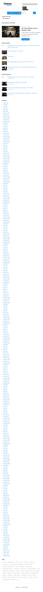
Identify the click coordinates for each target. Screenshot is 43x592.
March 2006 (5, 513)
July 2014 (5, 346)
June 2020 (5, 227)
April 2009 (5, 451)
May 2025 (5, 128)
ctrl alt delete (21, 566)
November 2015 (6, 319)
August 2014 (5, 344)
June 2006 (5, 508)
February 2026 (6, 113)
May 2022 (5, 188)
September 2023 (6, 161)
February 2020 (6, 233)
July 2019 (5, 245)
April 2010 (5, 431)
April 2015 (5, 331)
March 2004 (5, 549)
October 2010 (6, 421)
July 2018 (5, 265)
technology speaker (6, 579)
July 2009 (5, 446)
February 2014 (6, 354)
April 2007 (5, 492)
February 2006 (6, 515)
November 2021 (6, 198)
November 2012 (6, 379)
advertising (4, 562)
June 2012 (5, 388)
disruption (38, 568)
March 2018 (5, 272)
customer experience (28, 566)
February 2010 (6, 435)
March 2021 (5, 212)
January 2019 (6, 255)
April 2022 (5, 190)
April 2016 (5, 311)
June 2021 (5, 207)
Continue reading (25, 39)
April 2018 (5, 270)
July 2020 (5, 225)
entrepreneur (12, 570)
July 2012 (5, 386)
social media (30, 577)
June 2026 (5, 106)
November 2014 (6, 339)
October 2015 (6, 321)
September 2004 (6, 544)
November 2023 (6, 158)
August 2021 (5, 203)
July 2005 (5, 527)
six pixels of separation (22, 577)
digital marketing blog (31, 568)
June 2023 (5, 166)
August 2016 (5, 304)
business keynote (5, 564)
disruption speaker (6, 570)
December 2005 (6, 518)
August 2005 (5, 525)
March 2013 (5, 373)
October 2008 (6, 461)
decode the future (17, 568)
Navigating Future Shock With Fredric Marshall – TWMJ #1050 (21, 77)
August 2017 (5, 284)
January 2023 (6, 175)
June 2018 (5, 267)
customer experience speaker (7, 568)
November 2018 (6, 259)
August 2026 (5, 103)
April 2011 (5, 411)
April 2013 (5, 371)
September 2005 (6, 524)
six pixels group (14, 577)
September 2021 (6, 202)
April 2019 (5, 250)
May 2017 (5, 289)
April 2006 (5, 512)
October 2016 (6, 300)
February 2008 (6, 475)
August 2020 (5, 223)
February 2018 (6, 274)
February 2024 (6, 153)
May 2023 (5, 168)
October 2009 (6, 441)
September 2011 (6, 403)
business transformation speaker (8, 566)
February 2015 (6, 334)
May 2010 (5, 430)
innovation (22, 570)
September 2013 (6, 363)
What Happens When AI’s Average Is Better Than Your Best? (20, 61)
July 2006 (5, 507)
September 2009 (6, 443)
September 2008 (6, 463)
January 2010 (6, 436)
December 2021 (6, 196)
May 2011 (5, 409)
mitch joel (34, 575)
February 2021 (6, 213)
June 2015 (5, 327)
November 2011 (6, 399)
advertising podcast (11, 562)
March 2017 (5, 292)
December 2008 (6, 458)
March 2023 (5, 171)
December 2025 (6, 116)
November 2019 (6, 238)
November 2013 (6, 359)
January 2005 (6, 537)
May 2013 (5, 369)
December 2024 (6, 136)
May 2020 (5, 228)
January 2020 (6, 235)
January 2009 (6, 456)
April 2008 (5, 471)
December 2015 (6, 317)
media (30, 575)
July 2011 (5, 406)
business (20, 562)
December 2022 (6, 176)
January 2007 (6, 497)
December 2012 (6, 378)
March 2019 (5, 252)
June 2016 (5, 307)
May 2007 (5, 490)
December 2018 (6, 257)
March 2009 (5, 453)
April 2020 (5, 230)
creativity (16, 566)
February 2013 (6, 374)
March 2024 (5, 151)
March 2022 (5, 191)
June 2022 (5, 186)
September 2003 (6, 555)
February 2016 (6, 314)
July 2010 (5, 426)
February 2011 (6, 415)
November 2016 (6, 299)
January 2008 (6, 477)
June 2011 (5, 408)
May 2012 (5, 389)
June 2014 (5, 347)
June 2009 (5, 448)
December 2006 (6, 498)
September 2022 (6, 181)
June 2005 (5, 529)
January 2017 (6, 295)
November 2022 (6, 178)
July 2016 (5, 305)
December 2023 (6, 156)
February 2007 (6, 495)
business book (32, 562)
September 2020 (6, 222)
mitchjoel (4, 577)
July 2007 (5, 487)
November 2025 (6, 118)
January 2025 (6, 134)
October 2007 (6, 482)
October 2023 (6, 160)
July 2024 (5, 144)
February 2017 (6, 294)
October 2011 (6, 401)
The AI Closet (10, 56)
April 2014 (5, 351)
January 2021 (6, 215)
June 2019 (5, 247)
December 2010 (6, 418)
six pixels (8, 577)
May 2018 (5, 269)
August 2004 (5, 545)
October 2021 (6, 200)
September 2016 (6, 302)
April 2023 (5, 170)
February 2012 (6, 394)
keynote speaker (36, 570)
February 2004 (6, 550)
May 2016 (5, 309)
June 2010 (5, 428)
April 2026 (5, 109)
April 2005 (5, 532)
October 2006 (6, 502)
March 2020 (5, 232)
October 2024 (6, 139)
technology (35, 577)
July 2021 (5, 205)
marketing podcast (17, 575)
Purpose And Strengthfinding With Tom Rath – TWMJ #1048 (20, 87)
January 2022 (6, 195)
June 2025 (5, 126)
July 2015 (5, 326)
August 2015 (5, 324)
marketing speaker (24, 575)
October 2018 (6, 260)
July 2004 (5, 547)
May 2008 (5, 470)
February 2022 (6, 193)
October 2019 (6, 240)
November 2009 (6, 440)
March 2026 (5, 111)
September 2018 (6, 262)
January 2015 (6, 336)
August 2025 (5, 123)
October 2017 (6, 280)
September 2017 (6, 282)
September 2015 (6, 322)
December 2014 (6, 337)
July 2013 (5, 366)
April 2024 (5, 150)
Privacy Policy (25, 587)
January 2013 (6, 376)
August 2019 (5, 243)
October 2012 (6, 381)
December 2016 (6, 297)
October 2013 (6, 361)
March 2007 (5, 493)
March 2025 (5, 131)
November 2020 (6, 218)
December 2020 (6, 217)
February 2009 (6, 455)
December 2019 (6, 237)
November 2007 (6, 480)
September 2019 (6, 242)
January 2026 (6, 114)
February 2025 (6, 133)
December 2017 (6, 277)
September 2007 (6, 483)
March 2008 (5, 473)
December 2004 (6, 539)
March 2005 (5, 534)
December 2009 (6, 438)
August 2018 (5, 264)
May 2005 (5, 530)
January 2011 (6, 416)
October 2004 (6, 542)
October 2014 (6, 341)
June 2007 (5, 488)
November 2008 (6, 460)
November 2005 (6, 520)
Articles (28, 26)
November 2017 (6, 279)
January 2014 (6, 356)
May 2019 (5, 248)
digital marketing (23, 568)
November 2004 (6, 540)
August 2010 (5, 425)
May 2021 (5, 208)
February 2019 (6, 254)
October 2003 (6, 554)
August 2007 (5, 485)
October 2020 (6, 220)
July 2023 (5, 165)
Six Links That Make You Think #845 (15, 51)
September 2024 (6, 141)
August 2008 (5, 465)
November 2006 (6, 500)
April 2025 (5, 129)
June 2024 (5, 146)
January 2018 (6, 275)
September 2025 (6, 121)
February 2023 (6, 173)
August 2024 (5, 143)
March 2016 (5, 312)
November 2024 (6, 138)
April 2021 (5, 210)
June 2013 (5, 368)
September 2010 (6, 423)
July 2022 (5, 185)
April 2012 (5, 391)
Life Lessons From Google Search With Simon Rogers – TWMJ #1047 (22, 93)
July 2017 (5, 285)
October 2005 (6, 522)
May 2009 (5, 450)
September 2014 (6, 342)
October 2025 (6, 119)
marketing (4, 575)
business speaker (13, 564)
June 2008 (5, 468)
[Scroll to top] (41, 590)
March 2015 (5, 332)
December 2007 (6, 478)
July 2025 (5, 124)
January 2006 (6, 517)
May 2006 (5, 510)
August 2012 (5, 384)
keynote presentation (28, 570)
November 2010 (6, 420)
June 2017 (5, 287)
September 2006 (6, 503)
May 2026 (5, 108)
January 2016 (6, 316)
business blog (26, 562)
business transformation (29, 564)
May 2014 (5, 349)
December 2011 (6, 398)
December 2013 (6, 357)
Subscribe (17, 587)
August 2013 (5, 364)
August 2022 (5, 183)
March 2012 (5, 393)
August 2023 (5, 163)
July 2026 (5, 104)
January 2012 (6, 396)
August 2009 (5, 445)
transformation (13, 579)
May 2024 (5, 148)
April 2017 (5, 290)
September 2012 (6, 383)
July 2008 (5, 466)
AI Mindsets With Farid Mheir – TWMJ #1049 (17, 82)
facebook (17, 570)
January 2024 (6, 155)
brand (17, 562)
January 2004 (6, 552)
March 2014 (5, 352)
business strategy (20, 564)
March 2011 (5, 413)
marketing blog (10, 575)
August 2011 (5, 404)
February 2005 (6, 535)
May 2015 (5, 329)
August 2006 (5, 505)
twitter (18, 579)
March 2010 (5, 433)
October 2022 (6, 180)
